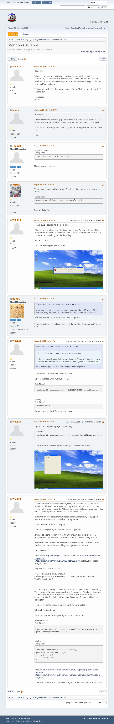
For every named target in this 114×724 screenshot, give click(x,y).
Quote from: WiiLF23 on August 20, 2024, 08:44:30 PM (58, 304)
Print (103, 59)
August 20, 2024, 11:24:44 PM (44, 499)
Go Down (12, 59)
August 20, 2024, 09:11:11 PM (44, 341)
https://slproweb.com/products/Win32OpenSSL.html (57, 561)
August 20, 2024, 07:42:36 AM (44, 185)
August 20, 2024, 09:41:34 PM (44, 422)
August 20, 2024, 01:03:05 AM (44, 66)
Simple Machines (24, 718)
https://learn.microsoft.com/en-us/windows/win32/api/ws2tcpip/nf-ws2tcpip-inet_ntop (67, 671)
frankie (16, 298)
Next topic (100, 51)
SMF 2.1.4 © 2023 (12, 718)
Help (84, 718)
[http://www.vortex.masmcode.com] (11, 208)
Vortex (16, 184)
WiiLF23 (16, 66)
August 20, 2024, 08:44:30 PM (44, 220)
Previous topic (87, 51)
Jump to (69, 702)
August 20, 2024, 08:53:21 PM (44, 299)
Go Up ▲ (105, 718)
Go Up (10, 691)
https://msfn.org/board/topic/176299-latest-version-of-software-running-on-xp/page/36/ (67, 557)
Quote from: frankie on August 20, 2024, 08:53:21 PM (58, 346)
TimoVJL (16, 145)
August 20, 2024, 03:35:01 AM (46, 110)
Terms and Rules (94, 718)
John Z (15, 110)
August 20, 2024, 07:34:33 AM (44, 146)
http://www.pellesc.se (98, 28)
